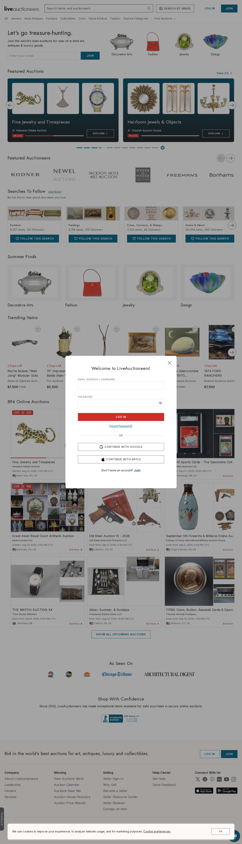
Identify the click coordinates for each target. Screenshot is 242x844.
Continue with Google (123, 446)
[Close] (170, 363)
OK (221, 831)
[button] (160, 403)
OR (121, 435)
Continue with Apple (123, 459)
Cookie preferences (157, 831)
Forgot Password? (121, 426)
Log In (121, 416)
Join (137, 470)
